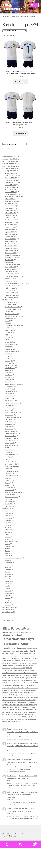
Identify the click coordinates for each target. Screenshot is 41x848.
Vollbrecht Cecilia (13, 743)
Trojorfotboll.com (9, 836)
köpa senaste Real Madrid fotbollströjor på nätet (21, 710)
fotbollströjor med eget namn (14, 635)
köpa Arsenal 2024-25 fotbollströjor (23, 651)
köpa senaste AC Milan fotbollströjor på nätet (21, 683)
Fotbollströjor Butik (9, 632)
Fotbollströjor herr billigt (24, 632)
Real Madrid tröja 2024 (30, 719)
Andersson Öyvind (13, 759)
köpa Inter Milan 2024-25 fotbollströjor (23, 663)
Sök (20, 844)
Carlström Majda (12, 792)
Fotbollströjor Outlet (16, 644)
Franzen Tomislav (13, 809)
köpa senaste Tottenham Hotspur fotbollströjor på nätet (19, 712)
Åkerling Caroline (12, 729)
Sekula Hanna (11, 776)
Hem (6, 16)
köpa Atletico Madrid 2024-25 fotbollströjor (14, 653)
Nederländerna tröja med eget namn (15, 719)
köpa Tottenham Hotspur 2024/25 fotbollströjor (16, 714)
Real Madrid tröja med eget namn (11, 721)
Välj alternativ (20, 82)
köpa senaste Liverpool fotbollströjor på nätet (19, 700)
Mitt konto (7, 844)
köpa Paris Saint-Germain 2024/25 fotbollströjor (21, 675)
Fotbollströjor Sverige (13, 648)
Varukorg (31, 842)
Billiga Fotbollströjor (12, 7)
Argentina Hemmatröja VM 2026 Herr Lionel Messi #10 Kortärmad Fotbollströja (22, 794)
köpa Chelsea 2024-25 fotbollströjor (22, 658)
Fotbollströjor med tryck (18, 639)
